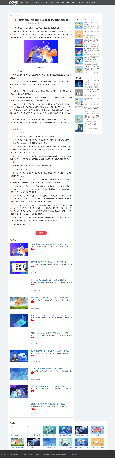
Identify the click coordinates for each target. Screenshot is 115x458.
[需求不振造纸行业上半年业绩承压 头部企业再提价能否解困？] (19, 285)
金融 (98, 2)
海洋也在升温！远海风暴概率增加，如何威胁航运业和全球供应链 (91, 50)
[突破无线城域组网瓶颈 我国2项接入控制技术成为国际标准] (19, 409)
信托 (62, 2)
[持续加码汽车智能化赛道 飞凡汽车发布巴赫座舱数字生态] (19, 302)
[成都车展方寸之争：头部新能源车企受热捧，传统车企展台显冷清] (19, 356)
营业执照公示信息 (72, 454)
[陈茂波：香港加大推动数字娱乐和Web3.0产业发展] (19, 338)
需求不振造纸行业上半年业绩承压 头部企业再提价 (49, 280)
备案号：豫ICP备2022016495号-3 (13, 454)
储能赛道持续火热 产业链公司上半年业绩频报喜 (48, 262)
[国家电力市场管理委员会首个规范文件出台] (19, 373)
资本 (93, 2)
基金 (57, 2)
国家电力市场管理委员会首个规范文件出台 (47, 369)
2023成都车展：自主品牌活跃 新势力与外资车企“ (49, 315)
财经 (83, 2)
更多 (33, 249)
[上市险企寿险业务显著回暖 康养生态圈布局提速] (19, 249)
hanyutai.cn (52, 454)
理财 (37, 2)
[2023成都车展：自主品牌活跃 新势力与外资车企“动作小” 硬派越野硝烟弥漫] (19, 320)
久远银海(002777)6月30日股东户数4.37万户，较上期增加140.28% (91, 117)
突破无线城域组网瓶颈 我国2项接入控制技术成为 (49, 404)
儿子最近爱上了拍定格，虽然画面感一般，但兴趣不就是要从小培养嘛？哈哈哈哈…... (91, 68)
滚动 (26, 2)
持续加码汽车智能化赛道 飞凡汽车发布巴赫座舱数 (49, 298)
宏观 (88, 2)
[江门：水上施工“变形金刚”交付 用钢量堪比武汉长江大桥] (19, 391)
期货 (73, 2)
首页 (12, 15)
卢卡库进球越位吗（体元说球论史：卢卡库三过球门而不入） (91, 91)
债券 (68, 2)
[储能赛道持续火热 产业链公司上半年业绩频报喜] (19, 267)
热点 (78, 2)
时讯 (42, 2)
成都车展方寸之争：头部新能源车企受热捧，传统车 (50, 351)
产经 (32, 2)
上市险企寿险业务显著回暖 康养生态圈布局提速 (48, 244)
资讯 (21, 2)
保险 (52, 2)
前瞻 (47, 2)
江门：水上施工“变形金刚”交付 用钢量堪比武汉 (48, 386)
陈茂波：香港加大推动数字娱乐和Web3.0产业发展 (49, 333)
